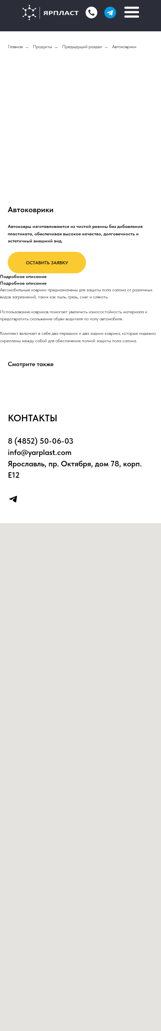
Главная (15, 46)
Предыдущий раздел (82, 46)
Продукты (42, 46)
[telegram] (13, 499)
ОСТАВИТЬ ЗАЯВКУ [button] (47, 262)
